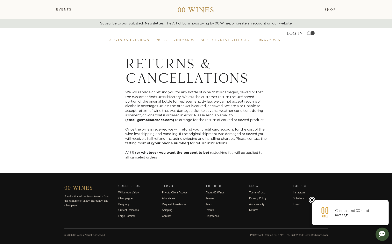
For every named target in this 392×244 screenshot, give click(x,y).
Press (161, 40)
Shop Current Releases (225, 40)
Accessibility (256, 204)
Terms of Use (257, 192)
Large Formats (127, 215)
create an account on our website (264, 23)
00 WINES (196, 9)
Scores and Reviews (128, 40)
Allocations (168, 198)
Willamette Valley (128, 192)
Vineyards (183, 40)
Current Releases (128, 210)
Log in (295, 33)
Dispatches (212, 215)
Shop (330, 9)
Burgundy (124, 204)
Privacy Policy (257, 198)
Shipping (167, 210)
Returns (253, 210)
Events (64, 9)
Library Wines (270, 40)
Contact (166, 215)
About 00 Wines (215, 192)
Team (209, 204)
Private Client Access (175, 192)
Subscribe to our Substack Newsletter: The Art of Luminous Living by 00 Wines (165, 23)
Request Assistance (174, 204)
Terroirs (210, 198)
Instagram (299, 192)
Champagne (125, 198)
